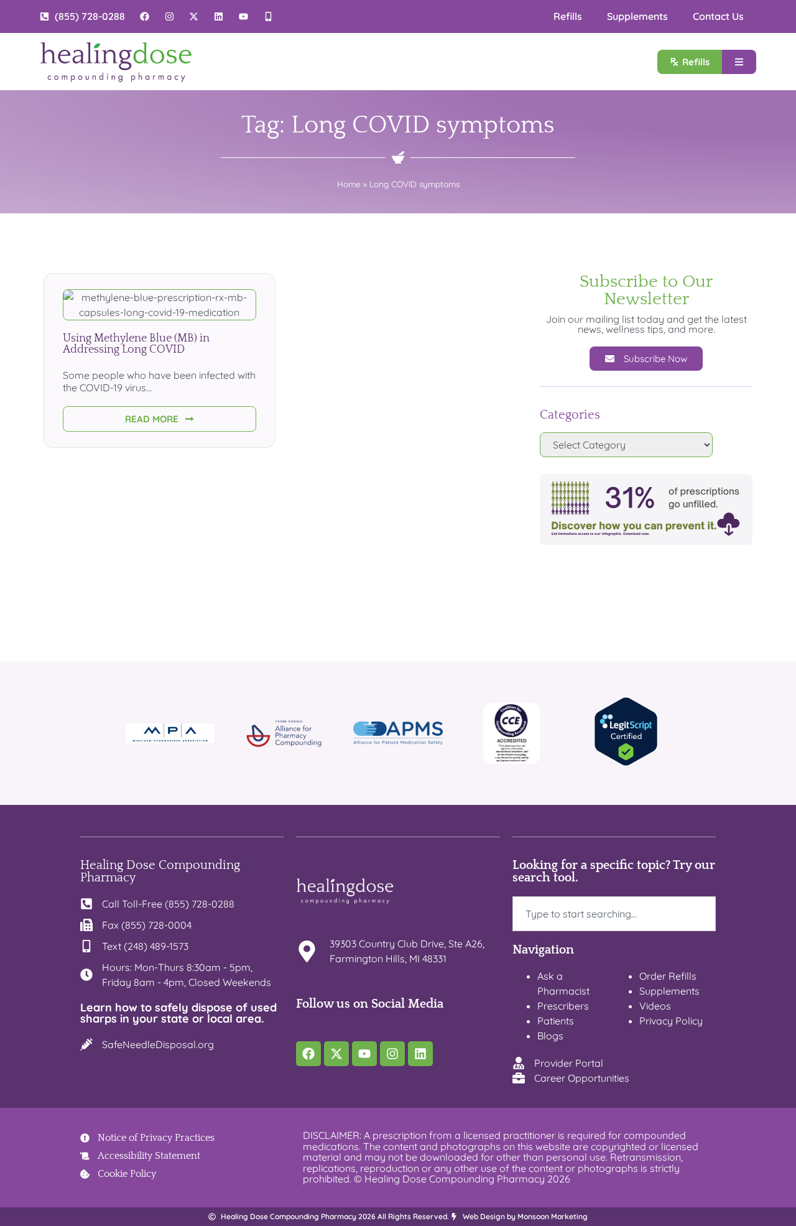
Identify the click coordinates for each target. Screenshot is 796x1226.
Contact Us (718, 16)
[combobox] (614, 913)
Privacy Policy (671, 1021)
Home (349, 184)
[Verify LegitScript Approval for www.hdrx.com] (626, 762)
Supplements (637, 16)
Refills (567, 16)
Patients (555, 1021)
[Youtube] (364, 1053)
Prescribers (563, 1006)
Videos (655, 1006)
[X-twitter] (336, 1053)
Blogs (550, 1035)
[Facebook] (308, 1053)
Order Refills (667, 976)
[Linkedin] (420, 1053)
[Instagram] (392, 1053)
